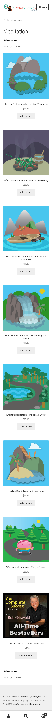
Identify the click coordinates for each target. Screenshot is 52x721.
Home (9, 20)
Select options (26, 655)
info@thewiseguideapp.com (26, 704)
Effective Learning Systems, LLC (26, 696)
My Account (8, 716)
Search (26, 716)
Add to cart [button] (26, 115)
